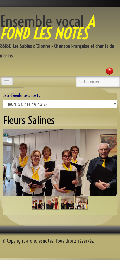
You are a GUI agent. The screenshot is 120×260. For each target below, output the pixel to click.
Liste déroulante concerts (21, 95)
